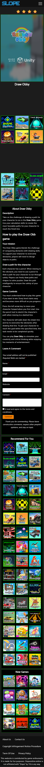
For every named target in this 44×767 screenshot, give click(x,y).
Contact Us (20, 739)
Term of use (8, 753)
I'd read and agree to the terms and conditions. (18, 411)
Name (6, 363)
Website (6, 384)
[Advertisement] (22, 101)
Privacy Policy (24, 753)
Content (7, 395)
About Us (7, 739)
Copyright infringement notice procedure (22, 746)
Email (5, 374)
